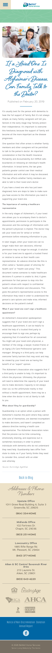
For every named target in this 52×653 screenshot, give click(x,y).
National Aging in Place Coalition (30, 610)
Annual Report (26, 626)
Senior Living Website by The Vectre (26, 648)
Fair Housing (14, 590)
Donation (40, 622)
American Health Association (35, 600)
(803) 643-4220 (26, 579)
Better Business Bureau (18, 610)
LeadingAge (31, 590)
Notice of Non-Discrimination (21, 622)
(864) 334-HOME (26, 513)
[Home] (31, 4)
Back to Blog (26, 477)
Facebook (26, 633)
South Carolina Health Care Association (12, 600)
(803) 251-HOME (26, 534)
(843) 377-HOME (26, 556)
